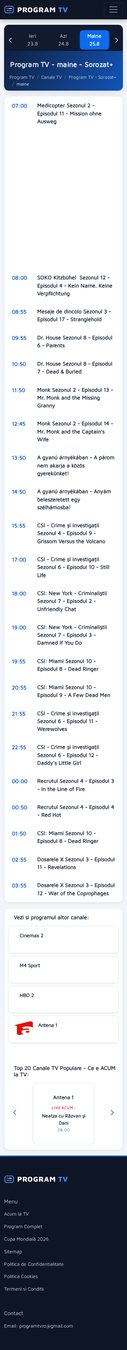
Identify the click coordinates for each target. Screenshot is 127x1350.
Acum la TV (16, 1214)
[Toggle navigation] (113, 9)
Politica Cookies (21, 1276)
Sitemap (13, 1251)
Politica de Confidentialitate (34, 1264)
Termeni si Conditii (24, 1289)
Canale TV (51, 77)
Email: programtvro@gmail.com (38, 1326)
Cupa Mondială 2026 (26, 1239)
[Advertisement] (63, 199)
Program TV (21, 77)
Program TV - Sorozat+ (92, 77)
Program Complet (23, 1226)
